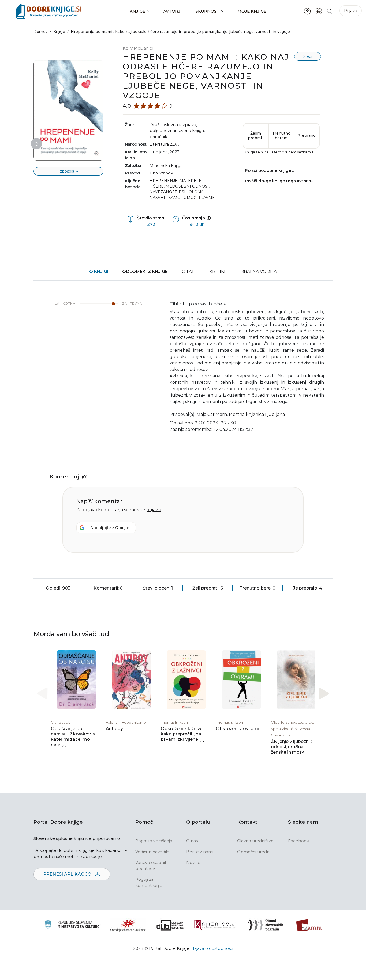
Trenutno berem (281, 135)
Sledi (307, 56)
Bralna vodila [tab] (259, 271)
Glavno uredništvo (255, 840)
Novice (193, 862)
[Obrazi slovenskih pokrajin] (265, 925)
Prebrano (306, 135)
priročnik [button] (158, 136)
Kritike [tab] (218, 271)
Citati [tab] (189, 271)
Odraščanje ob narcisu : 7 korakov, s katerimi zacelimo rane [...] (73, 736)
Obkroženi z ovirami (237, 728)
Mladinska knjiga (166, 165)
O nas (192, 840)
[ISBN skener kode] (318, 11)
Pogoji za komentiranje (148, 882)
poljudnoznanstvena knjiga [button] (177, 130)
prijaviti (153, 509)
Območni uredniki (255, 851)
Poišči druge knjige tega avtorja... (279, 180)
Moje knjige (251, 11)
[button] (324, 694)
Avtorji (172, 11)
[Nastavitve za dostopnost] (307, 11)
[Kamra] (309, 925)
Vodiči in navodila (152, 851)
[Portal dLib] (170, 925)
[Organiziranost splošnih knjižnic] (128, 925)
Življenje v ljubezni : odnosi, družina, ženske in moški (291, 747)
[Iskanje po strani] (329, 11)
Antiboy (114, 728)
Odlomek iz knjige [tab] (145, 271)
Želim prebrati (255, 135)
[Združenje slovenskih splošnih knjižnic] (215, 925)
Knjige (137, 11)
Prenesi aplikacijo (67, 874)
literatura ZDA (164, 144)
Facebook (298, 840)
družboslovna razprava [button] (173, 124)
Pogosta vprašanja (153, 840)
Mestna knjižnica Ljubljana (257, 414)
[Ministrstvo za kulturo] (72, 925)
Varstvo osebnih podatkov (151, 865)
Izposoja (67, 171)
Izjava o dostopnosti (213, 948)
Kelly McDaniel (138, 48)
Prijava (350, 10)
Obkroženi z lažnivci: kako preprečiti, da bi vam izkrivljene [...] (182, 734)
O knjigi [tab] (99, 271)
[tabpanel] (183, 370)
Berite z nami (199, 851)
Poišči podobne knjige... (269, 170)
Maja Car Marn (211, 414)
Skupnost (207, 11)
